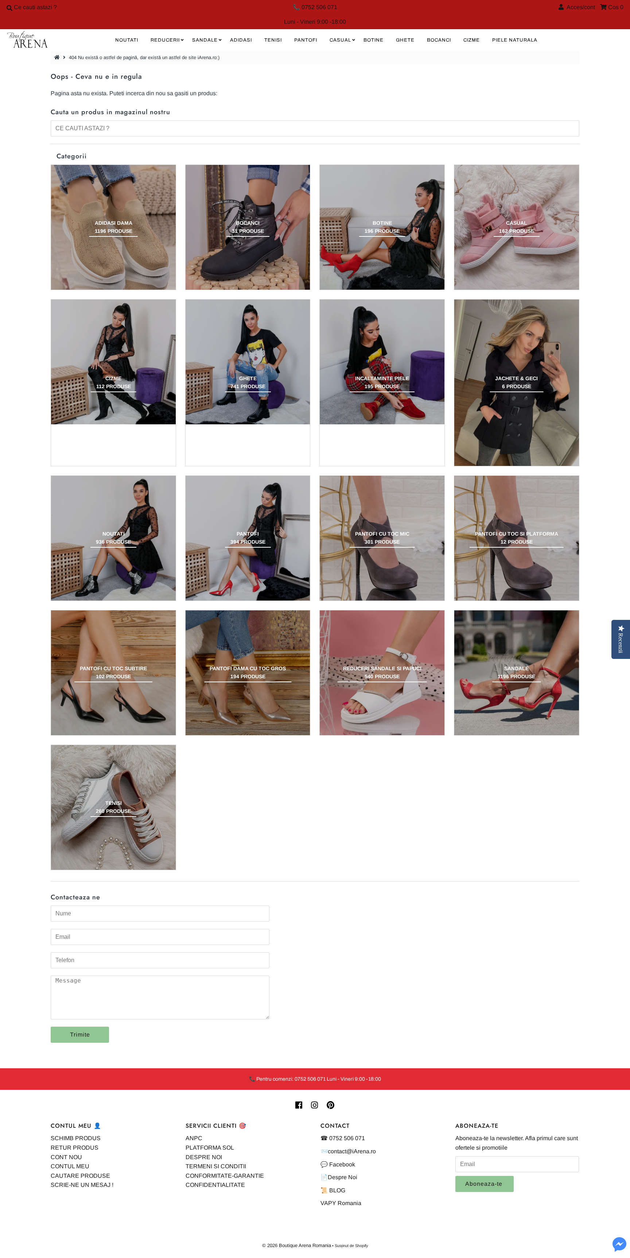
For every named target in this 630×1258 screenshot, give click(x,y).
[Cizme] (113, 362)
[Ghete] (248, 362)
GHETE (405, 40)
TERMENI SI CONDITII (216, 1166)
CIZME (471, 40)
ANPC (194, 1138)
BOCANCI (439, 40)
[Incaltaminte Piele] (382, 362)
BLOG (337, 1190)
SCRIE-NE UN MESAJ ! (82, 1185)
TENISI (273, 40)
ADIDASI (241, 40)
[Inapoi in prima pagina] (58, 57)
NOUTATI (126, 40)
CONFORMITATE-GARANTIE (225, 1176)
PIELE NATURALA (514, 40)
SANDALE (205, 40)
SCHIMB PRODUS (76, 1138)
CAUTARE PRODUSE (80, 1176)
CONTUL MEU (70, 1166)
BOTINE (373, 40)
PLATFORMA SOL (210, 1148)
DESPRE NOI (204, 1157)
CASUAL (340, 40)
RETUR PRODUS (74, 1148)
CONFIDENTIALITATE (215, 1185)
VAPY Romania (340, 1203)
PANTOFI (305, 40)
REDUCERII (165, 40)
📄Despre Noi (338, 1177)
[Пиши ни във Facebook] (619, 1248)
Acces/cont (579, 7)
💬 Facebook (337, 1164)
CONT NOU (66, 1157)
